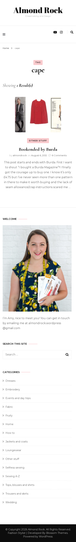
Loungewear (13, 450)
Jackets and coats (16, 441)
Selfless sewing (14, 467)
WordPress (45, 536)
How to (10, 432)
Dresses (10, 380)
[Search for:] (33, 354)
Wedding (11, 502)
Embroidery (12, 389)
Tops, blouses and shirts (19, 485)
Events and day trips (18, 398)
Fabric (9, 406)
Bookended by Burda (38, 149)
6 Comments (59, 155)
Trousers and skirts (16, 493)
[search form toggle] (72, 32)
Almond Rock (38, 10)
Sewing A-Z (12, 476)
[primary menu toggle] (5, 34)
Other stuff (38, 140)
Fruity (9, 415)
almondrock (20, 155)
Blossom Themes (57, 533)
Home (9, 424)
